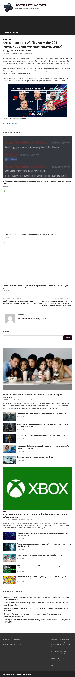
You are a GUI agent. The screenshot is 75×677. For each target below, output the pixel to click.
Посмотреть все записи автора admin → (32, 319)
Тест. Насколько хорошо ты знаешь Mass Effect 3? (36, 457)
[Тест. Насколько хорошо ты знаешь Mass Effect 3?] (9, 464)
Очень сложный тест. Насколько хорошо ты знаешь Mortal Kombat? (43, 435)
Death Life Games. (31, 5)
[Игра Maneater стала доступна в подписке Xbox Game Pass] (9, 562)
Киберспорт (7, 39)
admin (15, 53)
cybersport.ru (15, 123)
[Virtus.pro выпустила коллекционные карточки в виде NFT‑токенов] (37, 191)
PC (4, 392)
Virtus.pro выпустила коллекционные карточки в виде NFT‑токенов (30, 234)
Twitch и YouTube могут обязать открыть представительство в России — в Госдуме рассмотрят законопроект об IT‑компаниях (36, 287)
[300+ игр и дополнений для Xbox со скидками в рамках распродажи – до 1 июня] (9, 573)
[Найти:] (37, 337)
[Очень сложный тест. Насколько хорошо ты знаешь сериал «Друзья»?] (37, 390)
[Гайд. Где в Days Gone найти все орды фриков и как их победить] (9, 420)
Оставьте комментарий (25, 53)
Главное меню (11, 32)
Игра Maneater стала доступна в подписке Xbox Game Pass (39, 555)
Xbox (4, 511)
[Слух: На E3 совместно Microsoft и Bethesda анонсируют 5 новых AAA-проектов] (37, 510)
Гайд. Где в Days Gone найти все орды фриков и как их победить (41, 413)
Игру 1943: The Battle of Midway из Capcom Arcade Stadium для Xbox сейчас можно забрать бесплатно (43, 578)
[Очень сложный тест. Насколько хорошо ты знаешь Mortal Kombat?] (9, 442)
